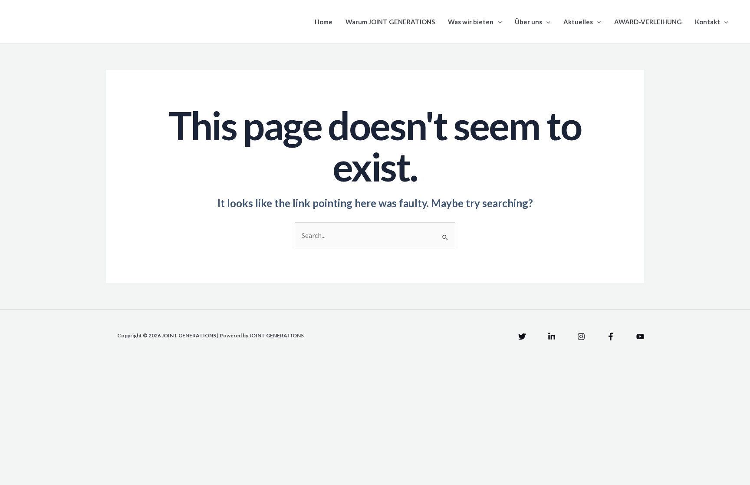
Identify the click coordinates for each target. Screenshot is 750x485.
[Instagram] (581, 336)
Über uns (528, 22)
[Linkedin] (552, 336)
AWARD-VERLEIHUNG (648, 22)
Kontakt (707, 22)
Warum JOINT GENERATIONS (390, 22)
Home (323, 22)
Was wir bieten (470, 22)
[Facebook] (611, 336)
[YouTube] (640, 336)
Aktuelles (578, 22)
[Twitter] (522, 336)
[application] (497, 21)
